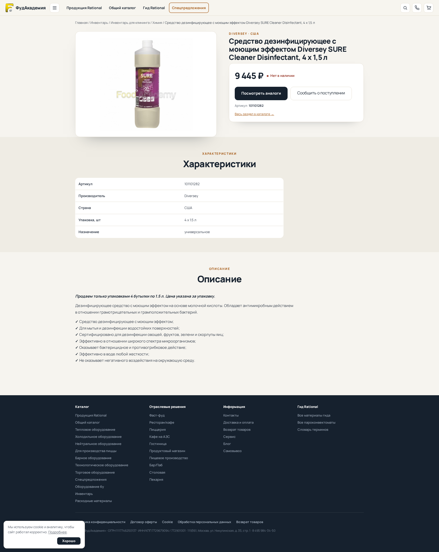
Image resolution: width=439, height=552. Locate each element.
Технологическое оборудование (101, 465)
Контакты (231, 415)
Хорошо (68, 541)
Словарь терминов (312, 429)
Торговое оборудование (95, 472)
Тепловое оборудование (95, 429)
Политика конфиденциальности (100, 522)
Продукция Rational (84, 7)
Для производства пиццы (95, 450)
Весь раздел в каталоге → (254, 114)
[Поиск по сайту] (405, 8)
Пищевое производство (168, 458)
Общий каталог (122, 7)
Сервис (229, 436)
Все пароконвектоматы (316, 422)
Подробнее (57, 532)
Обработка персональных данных (204, 522)
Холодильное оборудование (98, 436)
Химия (157, 22)
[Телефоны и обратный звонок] (417, 8)
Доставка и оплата (238, 422)
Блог (227, 443)
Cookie (167, 522)
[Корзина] (428, 8)
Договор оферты (143, 522)
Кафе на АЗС (159, 436)
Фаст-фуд (157, 415)
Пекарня (156, 479)
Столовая (157, 472)
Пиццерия (157, 429)
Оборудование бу (89, 486)
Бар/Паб (156, 465)
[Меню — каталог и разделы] (54, 8)
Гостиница (157, 443)
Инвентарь (99, 22)
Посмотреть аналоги (261, 93)
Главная (81, 22)
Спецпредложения (189, 7)
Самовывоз (232, 450)
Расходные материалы (93, 500)
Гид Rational (154, 7)
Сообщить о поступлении (321, 93)
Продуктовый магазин (167, 450)
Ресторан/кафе (161, 422)
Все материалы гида (313, 415)
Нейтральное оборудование (98, 443)
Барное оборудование (93, 458)
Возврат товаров (236, 429)
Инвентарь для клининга (130, 22)
